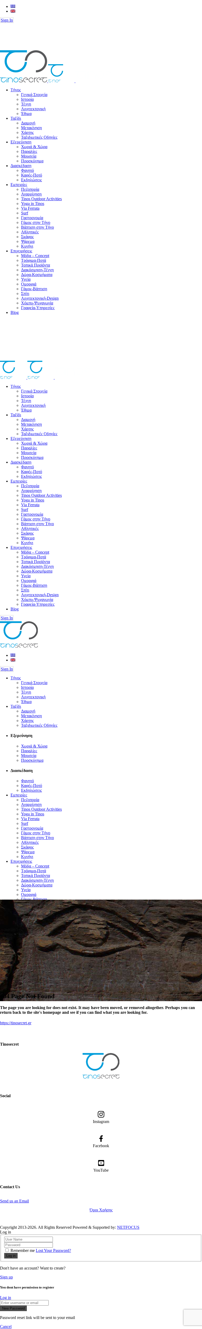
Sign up (6, 1277)
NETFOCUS (128, 1227)
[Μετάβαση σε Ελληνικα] (13, 6)
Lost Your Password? (53, 1250)
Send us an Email (14, 1201)
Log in (5, 1297)
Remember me (23, 1250)
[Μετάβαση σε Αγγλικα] (13, 11)
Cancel (6, 1326)
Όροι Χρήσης (101, 1210)
